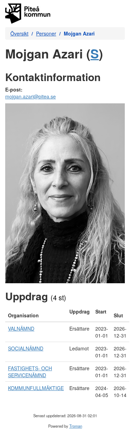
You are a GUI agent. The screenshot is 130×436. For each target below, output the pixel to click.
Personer (46, 33)
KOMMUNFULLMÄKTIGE (36, 388)
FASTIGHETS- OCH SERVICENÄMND (30, 372)
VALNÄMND (21, 328)
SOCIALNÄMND (25, 348)
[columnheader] (36, 313)
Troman (75, 426)
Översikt (19, 33)
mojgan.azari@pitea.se (30, 96)
